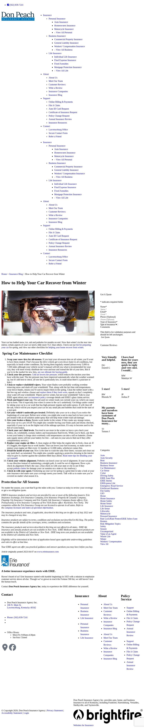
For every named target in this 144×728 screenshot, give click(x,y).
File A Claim (54, 105)
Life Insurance (55, 53)
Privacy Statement (55, 710)
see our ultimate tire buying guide (52, 372)
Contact (46, 126)
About (46, 74)
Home (4, 274)
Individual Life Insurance (65, 57)
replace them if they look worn (53, 392)
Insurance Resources (58, 122)
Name (103, 307)
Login (26, 713)
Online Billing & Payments (61, 102)
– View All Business (63, 50)
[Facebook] (12, 647)
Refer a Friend (55, 136)
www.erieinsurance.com (48, 551)
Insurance (47, 15)
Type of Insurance (108, 322)
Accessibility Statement (11, 713)
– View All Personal (63, 32)
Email (103, 312)
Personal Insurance (57, 18)
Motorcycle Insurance (64, 29)
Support (46, 98)
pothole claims (19, 468)
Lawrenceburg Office (58, 129)
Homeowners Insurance (64, 25)
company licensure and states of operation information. (29, 508)
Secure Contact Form (58, 133)
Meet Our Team (56, 81)
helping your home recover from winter (66, 347)
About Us (53, 77)
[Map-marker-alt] (4, 647)
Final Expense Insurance (65, 60)
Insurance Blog (55, 95)
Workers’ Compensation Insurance (69, 46)
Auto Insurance (61, 22)
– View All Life (61, 70)
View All (104, 544)
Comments (105, 327)
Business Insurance (57, 36)
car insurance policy (37, 397)
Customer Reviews (57, 84)
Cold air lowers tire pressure (44, 374)
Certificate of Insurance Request (63, 112)
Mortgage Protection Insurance (68, 67)
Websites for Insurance (83, 725)
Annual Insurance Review (60, 119)
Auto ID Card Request (59, 109)
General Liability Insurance (66, 43)
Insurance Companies (58, 91)
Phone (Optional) (108, 317)
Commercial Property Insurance (68, 39)
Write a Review (55, 88)
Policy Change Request (59, 116)
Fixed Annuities (61, 64)
